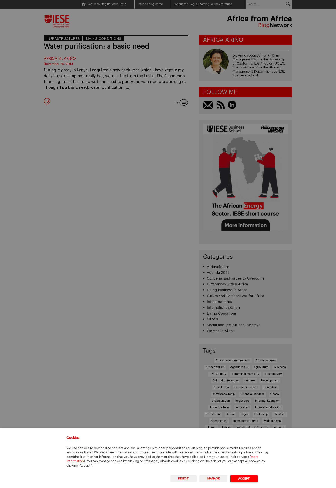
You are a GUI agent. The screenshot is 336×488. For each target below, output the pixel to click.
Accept (244, 478)
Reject (183, 478)
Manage (213, 478)
